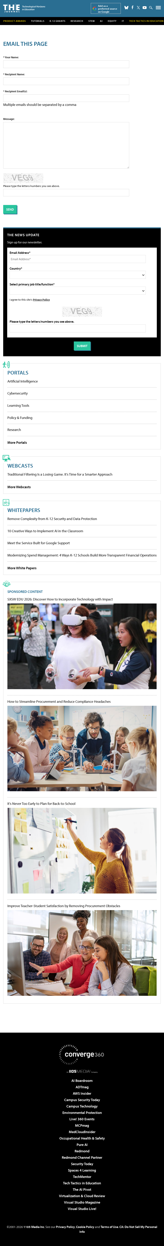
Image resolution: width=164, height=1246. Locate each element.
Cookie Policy (85, 1227)
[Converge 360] (82, 1055)
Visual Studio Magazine (82, 1202)
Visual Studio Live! (82, 1208)
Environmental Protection (82, 1112)
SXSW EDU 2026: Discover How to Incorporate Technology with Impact (60, 599)
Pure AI (82, 1144)
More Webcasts (19, 487)
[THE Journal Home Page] (24, 8)
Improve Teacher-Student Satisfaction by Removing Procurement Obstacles (63, 906)
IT (123, 20)
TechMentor (82, 1176)
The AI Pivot (82, 1189)
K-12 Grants (57, 20)
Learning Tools (18, 405)
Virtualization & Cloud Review (82, 1196)
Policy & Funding (19, 417)
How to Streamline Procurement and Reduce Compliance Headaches (59, 701)
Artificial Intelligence (22, 381)
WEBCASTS (20, 465)
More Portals (17, 442)
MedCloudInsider (82, 1132)
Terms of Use (109, 1227)
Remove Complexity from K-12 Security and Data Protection (52, 518)
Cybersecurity (17, 393)
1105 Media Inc (33, 1227)
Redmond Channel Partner (82, 1157)
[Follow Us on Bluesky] (126, 8)
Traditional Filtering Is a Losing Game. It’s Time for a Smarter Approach (59, 474)
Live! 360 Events (82, 1119)
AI (101, 20)
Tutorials (37, 20)
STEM (91, 20)
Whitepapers (23, 509)
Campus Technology (82, 1106)
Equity (112, 20)
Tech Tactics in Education (82, 1183)
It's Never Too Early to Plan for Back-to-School (41, 803)
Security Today (82, 1164)
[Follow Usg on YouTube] (145, 8)
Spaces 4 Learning (82, 1170)
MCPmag (82, 1125)
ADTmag (82, 1087)
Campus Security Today (82, 1099)
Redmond (82, 1151)
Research (77, 20)
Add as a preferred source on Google (107, 8)
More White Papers (22, 568)
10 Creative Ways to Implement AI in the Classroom (45, 531)
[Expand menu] (158, 8)
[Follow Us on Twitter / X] (138, 7)
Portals (17, 372)
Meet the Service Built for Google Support (38, 543)
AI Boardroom (82, 1080)
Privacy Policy (41, 299)
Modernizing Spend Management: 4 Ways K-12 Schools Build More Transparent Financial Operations (82, 555)
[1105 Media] (82, 1071)
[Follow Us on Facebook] (132, 7)
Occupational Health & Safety (82, 1138)
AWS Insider (82, 1093)
